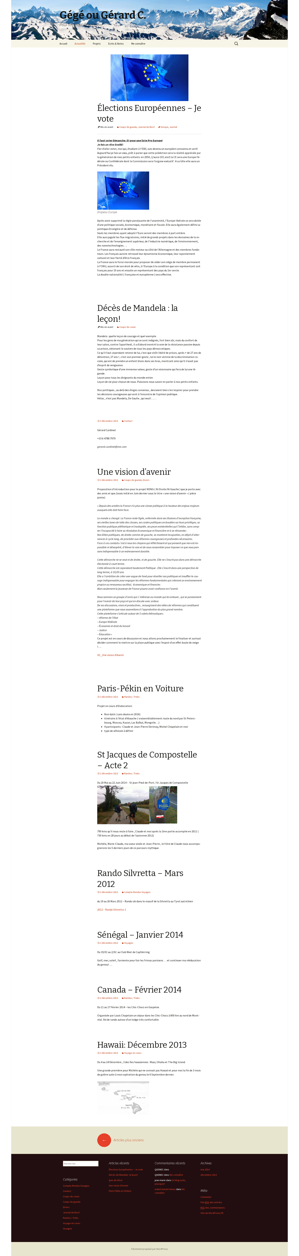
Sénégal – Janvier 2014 (140, 935)
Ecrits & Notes (116, 43)
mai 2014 (205, 1169)
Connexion (206, 1196)
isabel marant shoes (165, 1189)
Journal (173, 127)
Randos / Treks (132, 696)
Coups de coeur (127, 327)
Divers (146, 480)
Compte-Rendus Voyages (137, 892)
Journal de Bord (146, 127)
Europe (164, 127)
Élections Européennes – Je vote (126, 1169)
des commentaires (213, 1207)
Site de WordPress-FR (212, 1213)
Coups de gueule (128, 127)
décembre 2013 (209, 1174)
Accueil (63, 43)
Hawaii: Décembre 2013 (142, 1045)
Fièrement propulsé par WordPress (149, 1248)
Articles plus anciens (123, 1140)
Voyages (128, 942)
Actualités (80, 43)
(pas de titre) (115, 1180)
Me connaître (138, 43)
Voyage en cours (133, 1052)
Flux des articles (211, 1202)
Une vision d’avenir (134, 472)
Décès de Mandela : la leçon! (123, 1174)
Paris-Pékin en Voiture (140, 689)
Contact (128, 420)
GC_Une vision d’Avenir (110, 655)
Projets (97, 43)
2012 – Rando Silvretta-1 (111, 909)
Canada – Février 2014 (139, 990)
